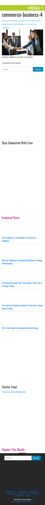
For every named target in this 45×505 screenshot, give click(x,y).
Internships (11, 493)
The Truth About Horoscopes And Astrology (20, 327)
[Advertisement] (22, 115)
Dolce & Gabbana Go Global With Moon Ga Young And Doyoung (22, 262)
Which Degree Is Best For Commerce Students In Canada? (21, 24)
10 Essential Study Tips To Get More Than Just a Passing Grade (22, 284)
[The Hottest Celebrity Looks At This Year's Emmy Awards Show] (22, 296)
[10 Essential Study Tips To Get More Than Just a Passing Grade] (22, 274)
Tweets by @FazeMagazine (14, 392)
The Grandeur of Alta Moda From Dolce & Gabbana (19, 239)
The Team (21, 491)
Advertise (19, 495)
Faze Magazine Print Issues (22, 501)
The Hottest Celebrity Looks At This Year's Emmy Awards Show (22, 307)
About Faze (10, 491)
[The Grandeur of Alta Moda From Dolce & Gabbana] (22, 228)
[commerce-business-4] (22, 42)
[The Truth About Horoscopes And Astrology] (22, 319)
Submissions (23, 493)
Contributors (32, 491)
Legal (27, 495)
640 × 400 (29, 21)
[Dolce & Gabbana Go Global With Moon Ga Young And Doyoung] (22, 251)
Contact (33, 493)
